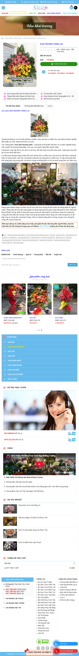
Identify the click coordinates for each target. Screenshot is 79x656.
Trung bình (38, 254)
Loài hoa (63, 587)
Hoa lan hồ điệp (15, 374)
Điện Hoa (68, 237)
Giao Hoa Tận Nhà (18, 242)
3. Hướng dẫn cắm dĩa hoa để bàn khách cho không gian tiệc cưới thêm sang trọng (36, 486)
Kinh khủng (18, 254)
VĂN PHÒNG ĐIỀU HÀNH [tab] (15, 579)
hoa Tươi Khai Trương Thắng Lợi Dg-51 (37, 235)
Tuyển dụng (42, 620)
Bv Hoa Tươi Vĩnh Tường (48, 592)
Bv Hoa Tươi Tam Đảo (46, 595)
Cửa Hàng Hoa (13, 237)
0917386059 (52, 73)
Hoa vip (32, 13)
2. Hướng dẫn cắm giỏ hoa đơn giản (18, 482)
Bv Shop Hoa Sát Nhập (47, 608)
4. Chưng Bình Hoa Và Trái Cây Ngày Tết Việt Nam (24, 491)
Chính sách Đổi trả (67, 595)
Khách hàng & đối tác (68, 590)
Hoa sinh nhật (54, 13)
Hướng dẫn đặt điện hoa (69, 582)
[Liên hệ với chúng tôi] (70, 433)
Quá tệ (28, 254)
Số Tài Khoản (43, 615)
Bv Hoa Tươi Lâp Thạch (47, 605)
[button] (37, 330)
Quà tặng (12, 379)
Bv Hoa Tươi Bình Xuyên (47, 590)
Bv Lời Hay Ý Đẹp (45, 582)
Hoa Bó (5, 13)
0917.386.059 (11, 589)
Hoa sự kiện (13, 370)
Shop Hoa (4, 237)
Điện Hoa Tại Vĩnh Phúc (48, 237)
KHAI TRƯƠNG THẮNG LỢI (35, 38)
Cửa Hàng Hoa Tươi (71, 235)
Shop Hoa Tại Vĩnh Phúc (46, 240)
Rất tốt (48, 254)
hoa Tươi (52, 235)
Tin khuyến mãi (44, 623)
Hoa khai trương (18, 13)
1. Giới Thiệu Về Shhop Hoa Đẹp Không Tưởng (23, 477)
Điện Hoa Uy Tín (60, 237)
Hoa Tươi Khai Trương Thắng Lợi (17, 235)
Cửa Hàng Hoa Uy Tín (24, 237)
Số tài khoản (69, 2)
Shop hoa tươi (43, 631)
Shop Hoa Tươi (60, 235)
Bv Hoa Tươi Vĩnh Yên (47, 585)
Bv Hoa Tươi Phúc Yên (47, 587)
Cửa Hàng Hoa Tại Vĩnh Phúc (62, 240)
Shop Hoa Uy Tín (36, 237)
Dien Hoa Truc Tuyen (46, 613)
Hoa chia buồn (70, 13)
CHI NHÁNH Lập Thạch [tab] (14, 598)
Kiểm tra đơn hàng (49, 2)
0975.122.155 (9, 439)
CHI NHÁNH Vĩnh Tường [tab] (15, 603)
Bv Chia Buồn (43, 597)
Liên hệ (41, 633)
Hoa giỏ (41, 13)
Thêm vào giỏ (60, 64)
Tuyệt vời (58, 254)
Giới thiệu (42, 618)
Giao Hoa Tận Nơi (7, 242)
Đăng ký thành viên (31, 2)
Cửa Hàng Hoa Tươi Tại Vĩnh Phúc (11, 240)
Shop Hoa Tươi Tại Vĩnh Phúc (30, 240)
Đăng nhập (11, 2)
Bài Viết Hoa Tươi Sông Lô (48, 602)
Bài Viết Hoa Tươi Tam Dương (50, 600)
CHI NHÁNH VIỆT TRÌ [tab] (13, 608)
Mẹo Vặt (41, 625)
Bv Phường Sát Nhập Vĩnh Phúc (50, 610)
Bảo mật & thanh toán (68, 592)
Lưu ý (62, 597)
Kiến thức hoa (43, 628)
